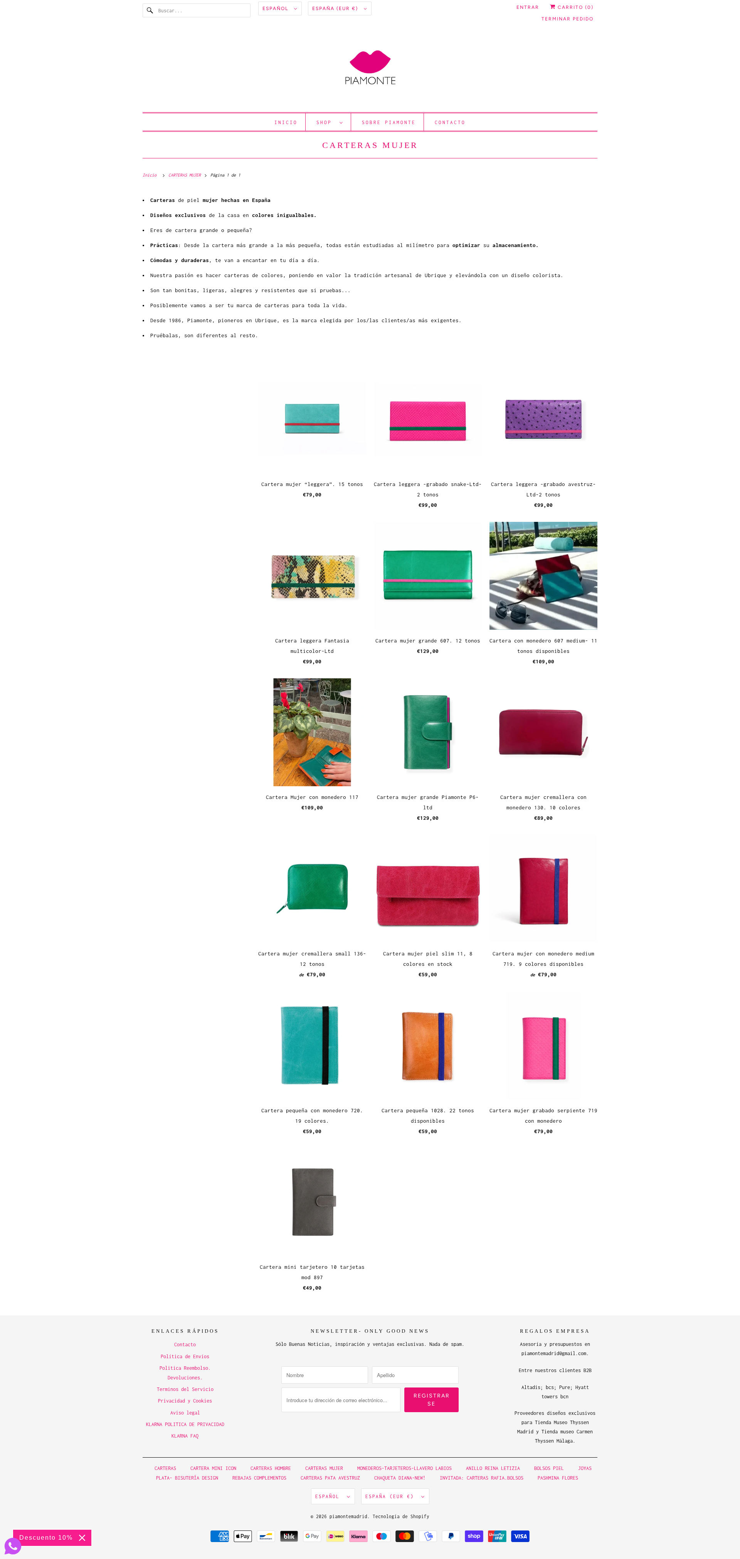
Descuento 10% (46, 1537)
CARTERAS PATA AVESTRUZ (330, 1478)
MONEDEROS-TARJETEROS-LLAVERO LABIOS (404, 1468)
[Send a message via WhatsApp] (13, 1546)
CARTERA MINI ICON (213, 1468)
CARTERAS (165, 1468)
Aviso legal (185, 1413)
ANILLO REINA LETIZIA (494, 1468)
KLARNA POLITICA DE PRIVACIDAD (185, 1424)
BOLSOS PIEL (550, 1468)
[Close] (82, 1538)
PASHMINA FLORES (558, 1478)
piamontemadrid (348, 1516)
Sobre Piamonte (389, 122)
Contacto (450, 122)
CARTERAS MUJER (370, 145)
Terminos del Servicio (185, 1389)
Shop (326, 122)
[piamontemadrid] (370, 71)
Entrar (527, 7)
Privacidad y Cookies (185, 1401)
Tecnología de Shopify (401, 1516)
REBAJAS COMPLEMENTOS (259, 1478)
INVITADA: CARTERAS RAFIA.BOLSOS (481, 1478)
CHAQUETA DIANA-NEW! (400, 1478)
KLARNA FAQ (185, 1436)
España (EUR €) (336, 8)
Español (276, 8)
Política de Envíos (185, 1356)
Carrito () (575, 7)
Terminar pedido (568, 19)
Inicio (286, 122)
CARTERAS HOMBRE (272, 1468)
